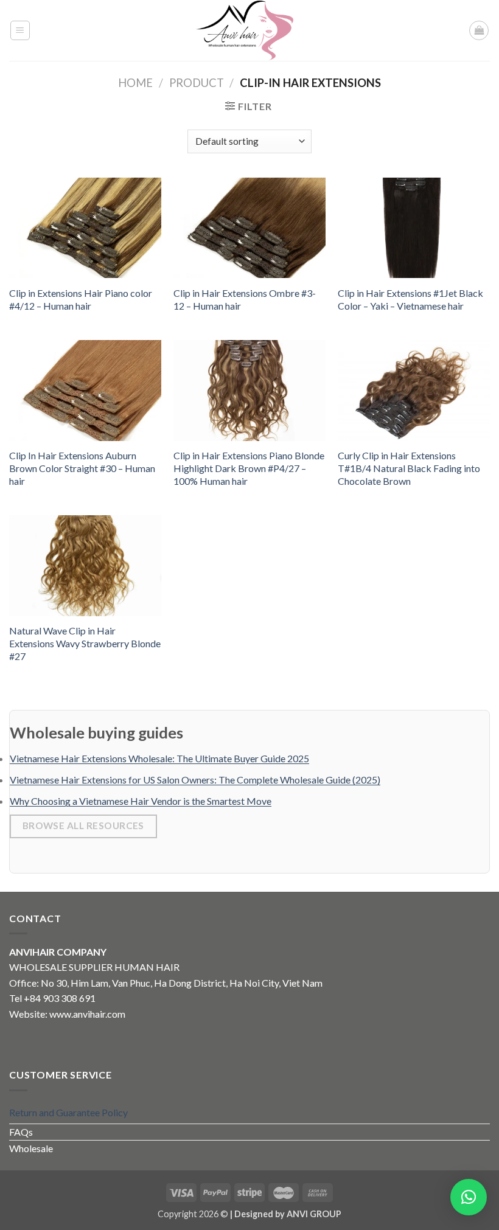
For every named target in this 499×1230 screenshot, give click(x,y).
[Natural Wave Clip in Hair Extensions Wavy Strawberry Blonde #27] (85, 565)
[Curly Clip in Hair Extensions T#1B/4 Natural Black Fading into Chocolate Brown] (414, 390)
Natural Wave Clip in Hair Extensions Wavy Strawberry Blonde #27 (85, 643)
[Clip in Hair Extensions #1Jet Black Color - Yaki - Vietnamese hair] (414, 228)
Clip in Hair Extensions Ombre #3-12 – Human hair (244, 299)
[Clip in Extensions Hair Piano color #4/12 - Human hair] (85, 228)
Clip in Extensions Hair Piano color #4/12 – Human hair (80, 299)
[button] (468, 1197)
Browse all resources (83, 825)
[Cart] (479, 30)
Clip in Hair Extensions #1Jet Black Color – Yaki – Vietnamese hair (410, 299)
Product (196, 82)
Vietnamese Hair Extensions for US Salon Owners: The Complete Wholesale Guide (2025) (195, 779)
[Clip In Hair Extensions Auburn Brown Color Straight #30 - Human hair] (85, 390)
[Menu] (20, 30)
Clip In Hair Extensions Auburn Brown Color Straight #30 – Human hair (82, 468)
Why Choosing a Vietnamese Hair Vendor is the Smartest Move (140, 801)
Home (135, 82)
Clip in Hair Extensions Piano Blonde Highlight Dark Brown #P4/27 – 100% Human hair (248, 468)
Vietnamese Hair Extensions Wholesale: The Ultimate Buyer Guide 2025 (159, 758)
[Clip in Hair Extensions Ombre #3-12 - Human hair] (249, 228)
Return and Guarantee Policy (68, 1112)
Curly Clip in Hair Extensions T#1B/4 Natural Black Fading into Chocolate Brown (409, 468)
